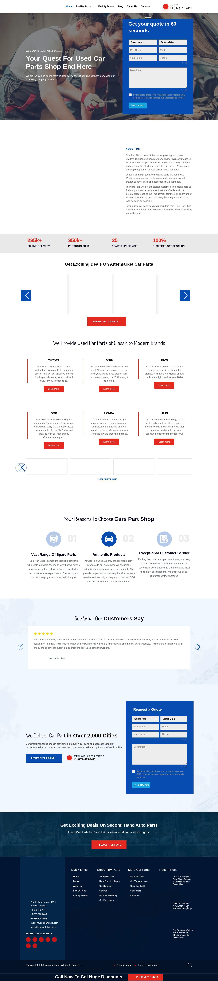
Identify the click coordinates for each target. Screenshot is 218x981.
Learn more (53, 389)
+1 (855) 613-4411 (147, 977)
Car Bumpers (105, 886)
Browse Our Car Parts (105, 321)
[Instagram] (28, 945)
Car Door (103, 890)
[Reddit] (41, 939)
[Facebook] (28, 939)
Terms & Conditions (148, 965)
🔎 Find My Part (137, 105)
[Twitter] (34, 939)
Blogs (76, 881)
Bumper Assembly (108, 895)
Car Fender (135, 890)
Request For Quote (110, 845)
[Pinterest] (48, 939)
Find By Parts (79, 890)
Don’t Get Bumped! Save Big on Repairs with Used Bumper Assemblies (182, 880)
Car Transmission (139, 881)
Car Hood (135, 895)
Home (76, 876)
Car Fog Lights (106, 900)
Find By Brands (80, 895)
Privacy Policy (123, 965)
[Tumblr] (34, 945)
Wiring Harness (106, 876)
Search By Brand (107, 479)
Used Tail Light (137, 886)
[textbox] (140, 42)
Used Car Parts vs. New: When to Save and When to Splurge (182, 906)
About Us (77, 886)
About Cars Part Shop (39, 933)
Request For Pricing (43, 758)
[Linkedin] (54, 939)
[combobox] (143, 42)
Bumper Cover (137, 876)
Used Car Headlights (109, 881)
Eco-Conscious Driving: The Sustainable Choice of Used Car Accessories (183, 934)
